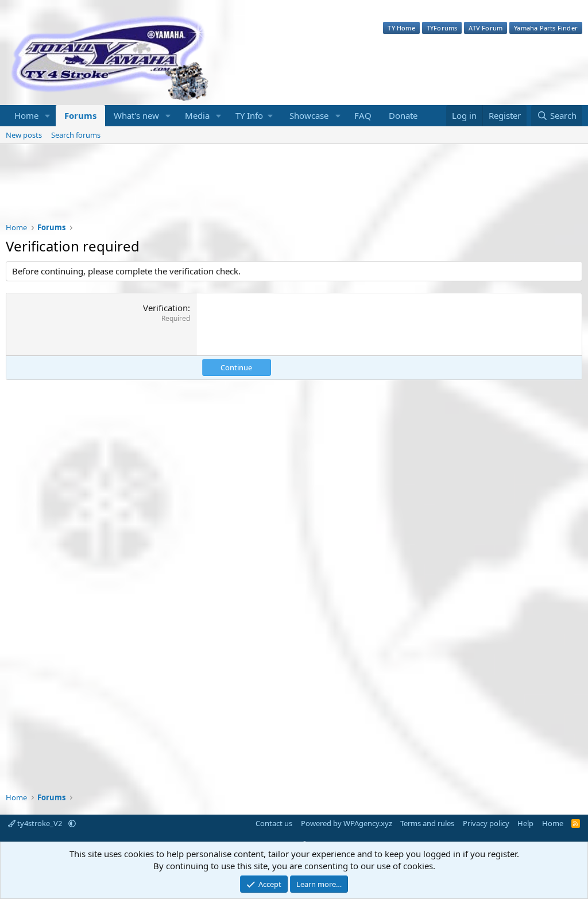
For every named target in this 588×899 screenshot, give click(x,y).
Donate (403, 115)
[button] (48, 115)
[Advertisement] (294, 190)
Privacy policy (486, 823)
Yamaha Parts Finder (546, 28)
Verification (165, 307)
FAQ (363, 115)
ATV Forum (485, 28)
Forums (80, 115)
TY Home (401, 28)
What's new (136, 115)
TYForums (442, 28)
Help (525, 823)
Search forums (75, 135)
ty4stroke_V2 (40, 823)
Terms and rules (427, 823)
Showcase (308, 115)
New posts (24, 135)
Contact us (274, 823)
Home (26, 115)
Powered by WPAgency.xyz (346, 823)
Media (197, 115)
